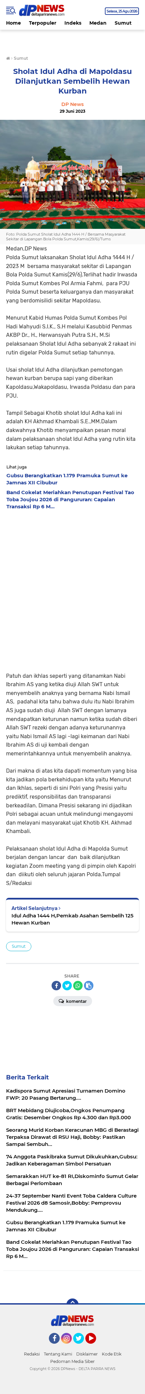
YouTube (95, 1347)
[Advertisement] (72, 589)
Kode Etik (111, 1354)
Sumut (123, 23)
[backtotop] (72, 1304)
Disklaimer (87, 1354)
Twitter (81, 1347)
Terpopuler (42, 23)
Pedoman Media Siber (72, 1361)
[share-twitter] (67, 985)
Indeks (72, 23)
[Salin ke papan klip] (88, 985)
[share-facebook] (56, 985)
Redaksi (32, 1354)
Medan (98, 23)
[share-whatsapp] (78, 985)
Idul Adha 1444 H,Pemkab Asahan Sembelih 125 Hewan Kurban (72, 919)
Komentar (76, 1001)
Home (13, 23)
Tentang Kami (58, 1354)
